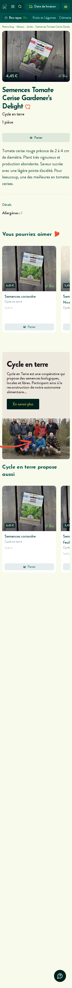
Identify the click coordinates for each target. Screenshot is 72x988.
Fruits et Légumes (44, 17)
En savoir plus (23, 404)
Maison (20, 27)
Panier (38, 137)
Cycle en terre (13, 114)
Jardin (30, 27)
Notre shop (8, 27)
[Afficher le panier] (66, 6)
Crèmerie (65, 17)
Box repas (18, 17)
